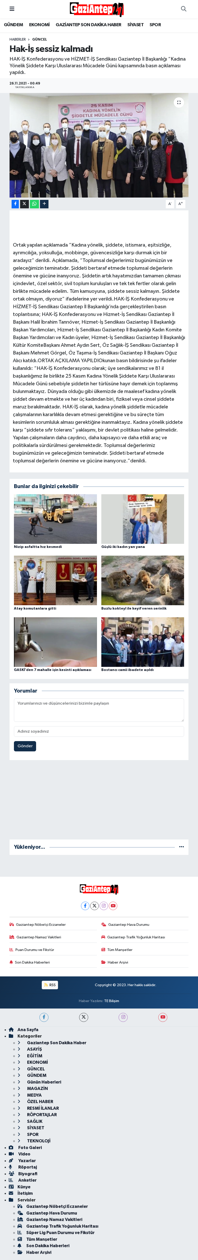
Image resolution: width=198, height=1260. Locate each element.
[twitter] (83, 1017)
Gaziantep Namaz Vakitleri (38, 937)
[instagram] (123, 1017)
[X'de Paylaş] (24, 204)
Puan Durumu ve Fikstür (34, 950)
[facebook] (43, 1017)
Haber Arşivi (118, 962)
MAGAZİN (37, 1088)
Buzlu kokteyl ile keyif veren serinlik (134, 608)
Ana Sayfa (28, 1030)
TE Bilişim (111, 1001)
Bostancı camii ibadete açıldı (127, 670)
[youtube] (162, 1017)
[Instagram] (104, 906)
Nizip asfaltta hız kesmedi (38, 547)
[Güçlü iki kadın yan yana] (142, 519)
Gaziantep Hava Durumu (128, 925)
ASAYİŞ (34, 1049)
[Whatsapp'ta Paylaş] (34, 204)
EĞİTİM (34, 1056)
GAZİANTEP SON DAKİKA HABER (88, 25)
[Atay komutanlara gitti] (55, 580)
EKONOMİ (39, 25)
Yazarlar (27, 1161)
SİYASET (135, 25)
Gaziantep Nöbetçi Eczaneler (41, 925)
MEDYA (34, 1095)
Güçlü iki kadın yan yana (123, 547)
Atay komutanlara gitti (35, 608)
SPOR (155, 25)
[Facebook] (85, 906)
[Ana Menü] (12, 9)
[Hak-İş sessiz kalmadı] (99, 145)
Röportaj (27, 1167)
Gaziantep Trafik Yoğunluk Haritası (136, 937)
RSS (52, 985)
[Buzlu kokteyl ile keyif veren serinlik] (142, 580)
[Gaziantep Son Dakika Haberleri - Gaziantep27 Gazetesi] (97, 9)
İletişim (25, 1193)
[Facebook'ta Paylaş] (15, 204)
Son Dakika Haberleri (32, 962)
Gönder (25, 746)
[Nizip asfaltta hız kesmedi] (55, 519)
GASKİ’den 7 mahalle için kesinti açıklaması (52, 670)
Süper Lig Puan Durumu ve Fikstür (60, 1232)
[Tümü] (181, 847)
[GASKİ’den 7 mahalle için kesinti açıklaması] (55, 642)
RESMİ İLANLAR (42, 1108)
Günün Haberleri (43, 1082)
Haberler (18, 39)
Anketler (27, 1180)
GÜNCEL (39, 39)
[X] (94, 906)
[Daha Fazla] (44, 204)
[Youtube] (113, 906)
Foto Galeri (30, 1147)
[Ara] (183, 9)
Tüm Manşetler (120, 950)
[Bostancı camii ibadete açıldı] (142, 642)
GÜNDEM (13, 25)
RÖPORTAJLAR (41, 1115)
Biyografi (27, 1174)
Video (24, 1154)
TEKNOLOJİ (38, 1141)
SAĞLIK (34, 1121)
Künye (24, 1187)
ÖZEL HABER (39, 1101)
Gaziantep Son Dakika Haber (56, 1043)
